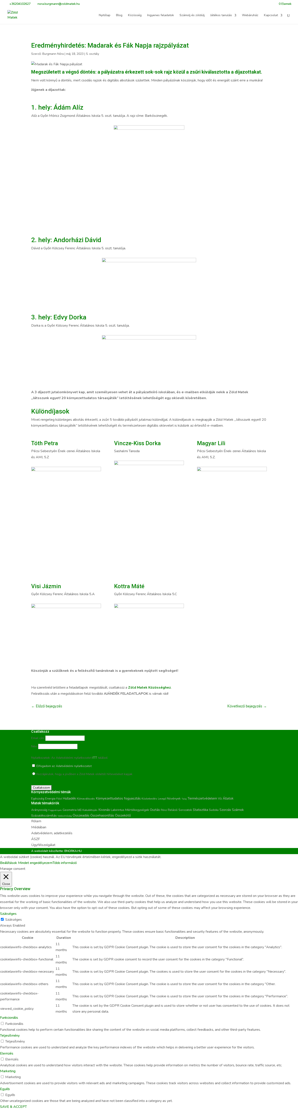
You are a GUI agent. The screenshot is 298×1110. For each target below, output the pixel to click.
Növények (174, 798)
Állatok (228, 798)
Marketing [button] (7, 1071)
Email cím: (38, 738)
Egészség (37, 798)
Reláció (173, 810)
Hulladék (69, 798)
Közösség (135, 15)
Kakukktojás (90, 810)
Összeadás (81, 815)
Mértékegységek (137, 810)
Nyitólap (104, 15)
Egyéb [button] (5, 1089)
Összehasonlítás (102, 815)
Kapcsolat (271, 15)
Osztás (155, 810)
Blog (119, 15)
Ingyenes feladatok (160, 15)
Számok (238, 809)
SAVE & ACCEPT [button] (13, 1106)
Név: (34, 746)
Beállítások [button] (8, 862)
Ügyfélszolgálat (43, 845)
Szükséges (13, 919)
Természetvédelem (202, 798)
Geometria (70, 810)
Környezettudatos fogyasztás (118, 798)
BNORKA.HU (73, 851)
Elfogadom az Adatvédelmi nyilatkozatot (64, 766)
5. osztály (92, 54)
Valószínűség (65, 815)
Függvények (55, 810)
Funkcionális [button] (9, 1017)
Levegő (162, 798)
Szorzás (225, 809)
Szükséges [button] (8, 913)
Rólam (36, 821)
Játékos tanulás (221, 15)
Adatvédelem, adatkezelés (51, 833)
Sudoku (214, 810)
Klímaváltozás (86, 799)
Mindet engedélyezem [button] (35, 862)
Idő (79, 810)
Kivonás (104, 809)
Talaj (184, 798)
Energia (50, 798)
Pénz (164, 810)
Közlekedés (149, 798)
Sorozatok (185, 810)
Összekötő (123, 815)
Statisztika (200, 810)
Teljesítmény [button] (10, 1035)
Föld (59, 798)
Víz (220, 799)
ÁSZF (35, 839)
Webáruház (250, 15)
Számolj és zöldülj (192, 15)
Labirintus (117, 810)
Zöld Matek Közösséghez (149, 687)
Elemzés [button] (6, 1053)
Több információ (65, 862)
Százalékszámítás (44, 815)
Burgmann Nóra (53, 54)
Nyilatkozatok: (40, 758)
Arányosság (39, 810)
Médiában (38, 827)
